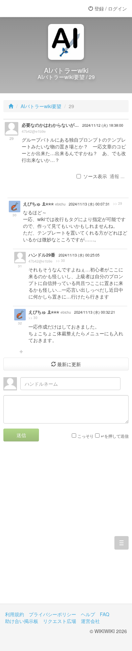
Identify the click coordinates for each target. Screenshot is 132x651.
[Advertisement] (66, 528)
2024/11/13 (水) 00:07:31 (89, 204)
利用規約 (14, 614)
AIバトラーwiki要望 (41, 106)
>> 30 (60, 260)
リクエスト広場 (59, 621)
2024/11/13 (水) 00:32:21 (94, 312)
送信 (21, 435)
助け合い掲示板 (21, 621)
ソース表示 (95, 176)
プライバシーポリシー (52, 614)
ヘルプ (88, 614)
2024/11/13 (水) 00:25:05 (79, 255)
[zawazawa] (32, 8)
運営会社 (90, 621)
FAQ (104, 614)
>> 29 (117, 203)
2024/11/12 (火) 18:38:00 (102, 125)
